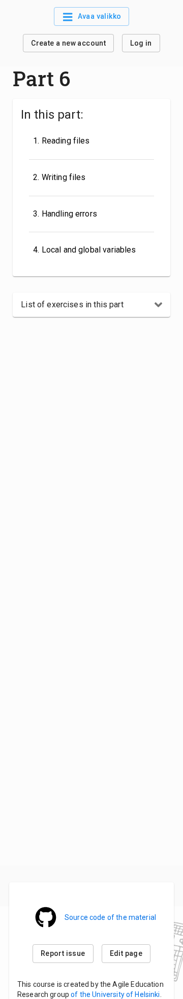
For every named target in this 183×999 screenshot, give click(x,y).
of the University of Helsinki (115, 994)
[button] (91, 305)
